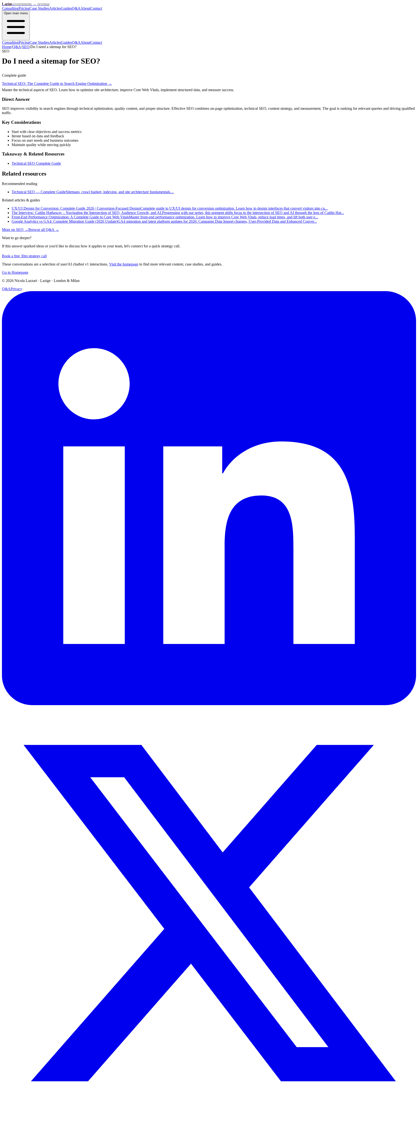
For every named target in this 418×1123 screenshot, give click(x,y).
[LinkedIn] (209, 704)
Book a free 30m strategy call (24, 256)
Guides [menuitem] (66, 42)
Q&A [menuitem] (76, 42)
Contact (96, 8)
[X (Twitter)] (209, 1119)
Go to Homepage (15, 272)
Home (6, 47)
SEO (26, 47)
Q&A (76, 8)
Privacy (16, 289)
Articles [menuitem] (55, 42)
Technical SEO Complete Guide (36, 163)
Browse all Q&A (43, 230)
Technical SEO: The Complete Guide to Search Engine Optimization (57, 83)
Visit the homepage (123, 264)
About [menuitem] (85, 42)
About (85, 8)
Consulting (10, 8)
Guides (66, 8)
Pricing (24, 8)
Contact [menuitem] (96, 42)
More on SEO (15, 230)
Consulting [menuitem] (10, 42)
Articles (55, 8)
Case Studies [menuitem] (39, 42)
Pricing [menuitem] (24, 42)
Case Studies (39, 8)
